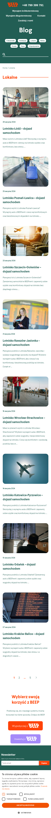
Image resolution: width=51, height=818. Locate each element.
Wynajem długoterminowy (19, 16)
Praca (23, 46)
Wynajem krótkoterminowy (25, 11)
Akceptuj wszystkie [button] (25, 805)
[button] (25, 813)
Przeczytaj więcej (25, 118)
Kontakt (41, 16)
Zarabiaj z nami (25, 20)
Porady (14, 46)
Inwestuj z (20, 738)
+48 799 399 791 (33, 5)
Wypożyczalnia (34, 46)
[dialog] (25, 794)
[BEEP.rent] (12, 6)
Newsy (42, 41)
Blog (25, 30)
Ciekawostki (10, 41)
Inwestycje (22, 41)
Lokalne (33, 41)
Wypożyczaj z (20, 725)
